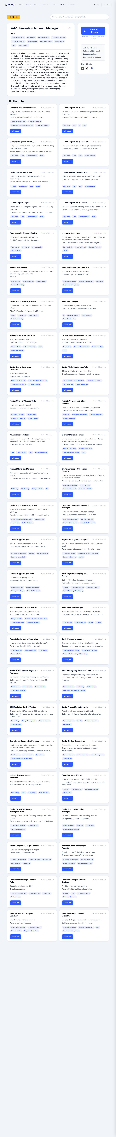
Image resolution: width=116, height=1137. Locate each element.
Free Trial (106, 5)
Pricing (28, 5)
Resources (45, 5)
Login (96, 5)
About (35, 5)
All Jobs (15, 17)
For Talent (71, 5)
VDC (20, 5)
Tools (54, 5)
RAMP (62, 5)
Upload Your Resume (95, 30)
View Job (15, 131)
